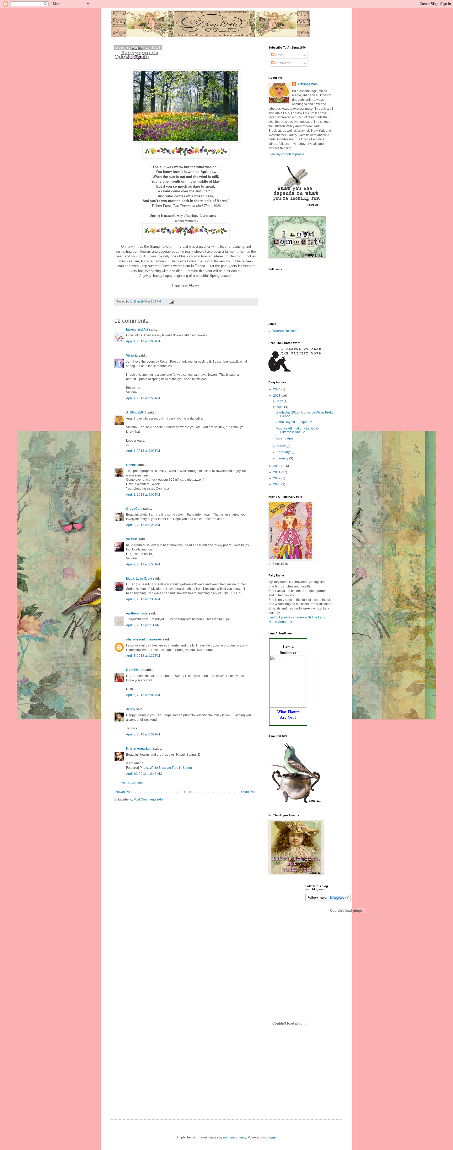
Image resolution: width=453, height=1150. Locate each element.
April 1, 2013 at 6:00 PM (143, 341)
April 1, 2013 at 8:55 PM (143, 398)
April (280, 407)
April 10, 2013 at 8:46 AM (144, 774)
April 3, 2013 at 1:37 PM (143, 656)
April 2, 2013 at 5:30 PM (143, 599)
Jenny (130, 709)
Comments (282, 63)
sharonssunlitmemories (144, 639)
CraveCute (134, 509)
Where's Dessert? (285, 331)
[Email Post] (171, 301)
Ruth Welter (135, 670)
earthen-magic (137, 613)
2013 (277, 396)
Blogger (271, 1137)
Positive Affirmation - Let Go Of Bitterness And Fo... (297, 430)
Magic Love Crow (139, 578)
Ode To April (285, 438)
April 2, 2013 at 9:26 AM (143, 525)
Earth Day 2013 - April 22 (294, 422)
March (282, 446)
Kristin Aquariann (139, 748)
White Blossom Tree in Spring (171, 768)
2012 (277, 466)
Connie (131, 465)
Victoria (132, 355)
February (283, 452)
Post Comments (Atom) (150, 799)
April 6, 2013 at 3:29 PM (143, 734)
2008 (277, 484)
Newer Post (124, 792)
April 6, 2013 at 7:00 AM (143, 695)
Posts (278, 55)
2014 (277, 389)
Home (186, 792)
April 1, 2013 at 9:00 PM (143, 451)
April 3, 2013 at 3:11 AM (143, 625)
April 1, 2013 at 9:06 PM (143, 494)
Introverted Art (137, 329)
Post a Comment (132, 783)
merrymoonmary (234, 1137)
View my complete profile (286, 154)
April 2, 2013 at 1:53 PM (143, 564)
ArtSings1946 (136, 412)
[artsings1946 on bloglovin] (328, 900)
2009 (277, 478)
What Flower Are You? (288, 714)
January (283, 458)
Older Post (248, 792)
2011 (277, 472)
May (280, 401)
